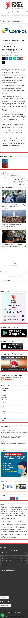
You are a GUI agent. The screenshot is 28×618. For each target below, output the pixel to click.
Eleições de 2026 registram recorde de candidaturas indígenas (14, 433)
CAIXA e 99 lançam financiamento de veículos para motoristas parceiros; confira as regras (14, 246)
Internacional (5, 409)
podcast (20, 531)
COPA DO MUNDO (12, 513)
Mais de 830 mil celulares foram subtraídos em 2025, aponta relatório (14, 444)
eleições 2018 (8, 518)
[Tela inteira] (25, 369)
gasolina (10, 524)
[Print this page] (21, 58)
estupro (13, 522)
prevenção (16, 534)
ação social (3, 511)
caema (18, 511)
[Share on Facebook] (6, 58)
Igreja (3, 406)
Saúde (4, 420)
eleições (22, 516)
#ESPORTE (4, 507)
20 (18, 560)
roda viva (22, 534)
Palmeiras (11, 532)
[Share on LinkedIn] (18, 58)
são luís (9, 537)
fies (16, 522)
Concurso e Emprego (7, 393)
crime (20, 513)
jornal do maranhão (9, 527)
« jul (1, 567)
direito (23, 513)
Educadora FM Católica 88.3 (9, 611)
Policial (4, 416)
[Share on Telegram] (10, 58)
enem (17, 519)
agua (13, 507)
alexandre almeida (4, 509)
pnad (16, 531)
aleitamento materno (21, 507)
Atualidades (8, 20)
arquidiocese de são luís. (18, 509)
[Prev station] (14, 312)
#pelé (10, 507)
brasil (15, 511)
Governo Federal (21, 524)
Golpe (15, 524)
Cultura (4, 395)
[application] (14, 363)
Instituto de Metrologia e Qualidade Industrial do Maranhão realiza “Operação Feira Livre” (17, 181)
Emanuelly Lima (6, 52)
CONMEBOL (4, 513)
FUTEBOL (4, 524)
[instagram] (17, 498)
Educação (4, 399)
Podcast (4, 413)
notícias (4, 531)
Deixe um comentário (7, 55)
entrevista (6, 521)
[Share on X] (3, 58)
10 (6, 558)
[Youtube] (14, 498)
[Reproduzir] (3, 369)
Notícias (14, 54)
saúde (3, 537)
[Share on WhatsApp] (14, 58)
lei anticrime (22, 527)
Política (4, 418)
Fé (2, 404)
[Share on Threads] (3, 62)
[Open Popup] (21, 312)
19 (14, 560)
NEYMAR (19, 529)
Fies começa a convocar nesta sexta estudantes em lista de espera (13, 440)
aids (16, 507)
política (9, 534)
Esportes (4, 402)
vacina (13, 537)
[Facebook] (11, 498)
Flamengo (21, 522)
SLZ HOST (17, 612)
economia (5, 515)
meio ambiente (11, 529)
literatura (3, 529)
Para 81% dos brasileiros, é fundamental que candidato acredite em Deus (11, 429)
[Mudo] (23, 369)
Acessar (25, 272)
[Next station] (7, 312)
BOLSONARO (9, 511)
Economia (4, 397)
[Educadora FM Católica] (14, 5)
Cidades (10, 54)
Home (2, 20)
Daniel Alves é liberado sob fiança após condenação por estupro (10, 175)
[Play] (10, 312)
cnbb (21, 511)
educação (14, 515)
